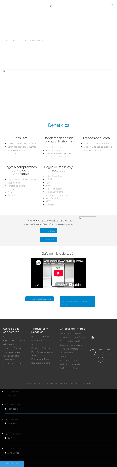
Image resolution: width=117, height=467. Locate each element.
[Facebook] (93, 352)
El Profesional (66, 352)
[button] (5, 5)
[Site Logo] (82, 6)
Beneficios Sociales (40, 348)
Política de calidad (69, 368)
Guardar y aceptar (12, 464)
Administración (10, 344)
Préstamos (36, 340)
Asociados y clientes (12, 356)
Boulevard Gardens (40, 363)
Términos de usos (68, 360)
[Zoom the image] (101, 337)
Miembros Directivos (13, 348)
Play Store (50, 231)
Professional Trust (40, 359)
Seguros (35, 344)
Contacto (64, 356)
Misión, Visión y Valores (14, 340)
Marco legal (8, 359)
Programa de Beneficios (72, 337)
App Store (50, 239)
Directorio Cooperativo (71, 341)
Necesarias (15, 391)
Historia (6, 336)
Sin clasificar (16, 448)
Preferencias (16, 434)
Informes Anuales (11, 352)
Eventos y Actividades (70, 333)
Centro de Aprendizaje (71, 345)
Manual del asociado (13, 363)
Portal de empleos (69, 348)
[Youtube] (100, 352)
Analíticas (15, 419)
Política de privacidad (70, 364)
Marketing (15, 405)
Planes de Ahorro (40, 336)
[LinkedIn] (100, 360)
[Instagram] (108, 352)
